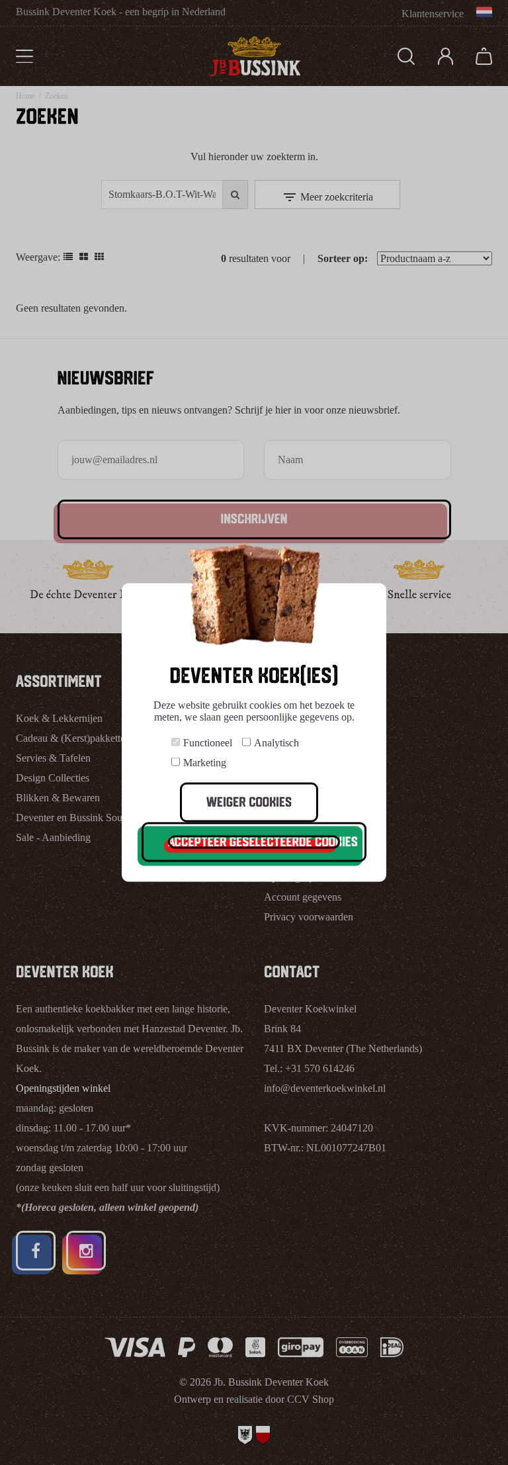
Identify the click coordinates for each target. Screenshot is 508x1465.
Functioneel (207, 742)
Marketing (204, 762)
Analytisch (276, 742)
